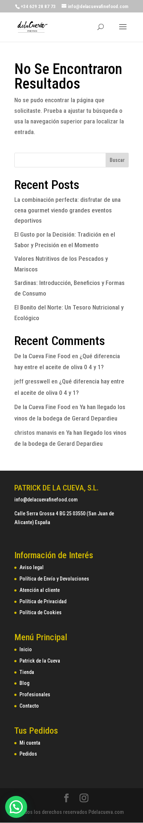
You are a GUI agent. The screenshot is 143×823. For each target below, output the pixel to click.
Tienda (26, 672)
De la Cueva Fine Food (42, 356)
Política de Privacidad (42, 601)
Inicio (25, 649)
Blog (24, 683)
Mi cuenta (29, 743)
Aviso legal (31, 567)
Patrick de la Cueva (39, 661)
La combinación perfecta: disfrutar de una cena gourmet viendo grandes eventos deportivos (67, 210)
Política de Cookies (40, 612)
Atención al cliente (39, 590)
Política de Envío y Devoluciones (54, 579)
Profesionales (34, 694)
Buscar (117, 160)
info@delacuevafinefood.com (46, 500)
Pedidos (28, 754)
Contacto (29, 706)
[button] (16, 807)
